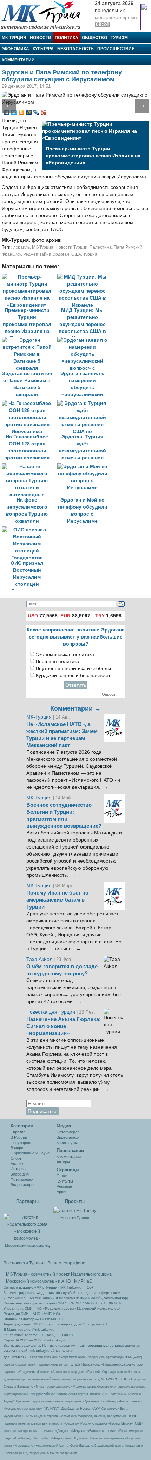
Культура (43, 48)
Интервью (19, 1169)
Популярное (21, 1142)
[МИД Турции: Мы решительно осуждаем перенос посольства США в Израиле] (84, 277)
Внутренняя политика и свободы (73, 668)
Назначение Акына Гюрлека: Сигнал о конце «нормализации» (63, 1026)
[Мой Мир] (29, 112)
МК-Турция (14, 37)
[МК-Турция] (44, 15)
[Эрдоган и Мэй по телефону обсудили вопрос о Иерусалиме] (84, 466)
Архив (62, 1192)
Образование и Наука (30, 1153)
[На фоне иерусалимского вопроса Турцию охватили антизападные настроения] (29, 466)
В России (19, 1137)
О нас (62, 1176)
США (76, 254)
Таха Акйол (39, 959)
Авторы (63, 1162)
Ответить (75, 685)
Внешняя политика (57, 661)
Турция (90, 254)
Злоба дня (20, 1174)
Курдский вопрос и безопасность (73, 675)
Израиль (21, 247)
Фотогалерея (22, 1179)
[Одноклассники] (21, 112)
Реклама (64, 1186)
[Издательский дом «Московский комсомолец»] (27, 1224)
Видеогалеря (68, 1137)
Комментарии (18, 60)
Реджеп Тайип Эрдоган (46, 254)
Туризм (119, 37)
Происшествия (116, 48)
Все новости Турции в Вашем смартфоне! (45, 1263)
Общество (94, 37)
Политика (66, 37)
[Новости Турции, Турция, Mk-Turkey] (74, 1210)
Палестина (101, 247)
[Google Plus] (43, 112)
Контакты (65, 1181)
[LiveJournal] (36, 112)
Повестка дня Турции (51, 1012)
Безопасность (75, 48)
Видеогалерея (23, 1185)
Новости (40, 37)
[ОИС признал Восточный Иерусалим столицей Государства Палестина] (29, 529)
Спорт (16, 1158)
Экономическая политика (65, 654)
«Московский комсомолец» (30, 1281)
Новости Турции (71, 247)
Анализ (17, 1163)
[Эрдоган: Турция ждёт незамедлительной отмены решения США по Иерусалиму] (84, 403)
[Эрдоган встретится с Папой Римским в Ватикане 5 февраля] (29, 340)
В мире (17, 1148)
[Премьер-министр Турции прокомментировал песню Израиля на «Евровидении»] (29, 277)
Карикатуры (67, 1142)
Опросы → (111, 694)
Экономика (15, 48)
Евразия (18, 1132)
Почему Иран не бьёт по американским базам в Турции (57, 900)
